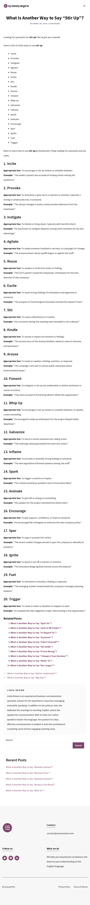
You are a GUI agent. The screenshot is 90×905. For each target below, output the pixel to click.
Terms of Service (81, 887)
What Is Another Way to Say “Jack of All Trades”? (36, 627)
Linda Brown (54, 23)
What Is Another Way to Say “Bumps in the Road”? (30, 784)
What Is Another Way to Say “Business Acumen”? (29, 778)
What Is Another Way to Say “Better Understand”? (32, 673)
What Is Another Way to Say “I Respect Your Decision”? (39, 656)
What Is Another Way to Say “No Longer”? (32, 665)
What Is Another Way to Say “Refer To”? (31, 660)
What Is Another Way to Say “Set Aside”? (32, 646)
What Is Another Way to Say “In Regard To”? (34, 632)
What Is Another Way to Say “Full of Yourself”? (35, 641)
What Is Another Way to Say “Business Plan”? (28, 772)
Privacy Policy (64, 887)
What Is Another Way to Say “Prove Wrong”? (34, 651)
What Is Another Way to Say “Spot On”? (31, 623)
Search (9, 739)
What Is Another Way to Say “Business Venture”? (29, 767)
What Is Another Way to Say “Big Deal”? (26, 677)
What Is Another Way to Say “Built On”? (25, 790)
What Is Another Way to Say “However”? (32, 637)
